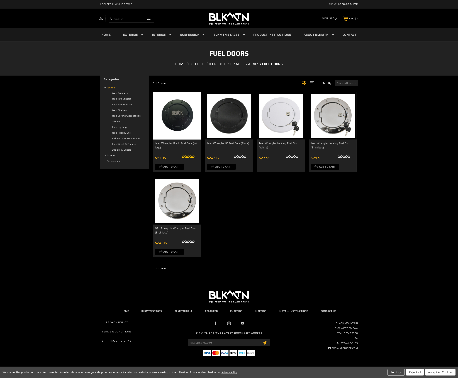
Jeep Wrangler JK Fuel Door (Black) (228, 143)
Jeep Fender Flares (122, 104)
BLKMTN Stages (226, 34)
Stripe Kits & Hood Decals (126, 138)
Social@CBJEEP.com (345, 348)
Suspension (189, 34)
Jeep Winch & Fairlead (124, 144)
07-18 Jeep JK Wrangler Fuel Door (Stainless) (175, 231)
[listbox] (346, 83)
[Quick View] (193, 99)
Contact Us (328, 311)
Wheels (116, 121)
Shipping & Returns (116, 341)
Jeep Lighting (119, 127)
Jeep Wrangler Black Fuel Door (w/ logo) (176, 145)
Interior (159, 34)
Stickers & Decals (121, 150)
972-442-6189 (349, 343)
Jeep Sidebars (120, 110)
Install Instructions (293, 311)
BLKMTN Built (183, 311)
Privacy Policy (117, 322)
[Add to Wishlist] (193, 108)
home (125, 311)
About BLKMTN (316, 34)
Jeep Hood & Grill (121, 133)
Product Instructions (272, 34)
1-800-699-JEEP (348, 4)
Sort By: (327, 83)
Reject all (415, 372)
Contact (349, 34)
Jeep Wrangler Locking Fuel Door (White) (279, 145)
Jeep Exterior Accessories (126, 116)
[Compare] (193, 117)
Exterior (130, 34)
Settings (396, 372)
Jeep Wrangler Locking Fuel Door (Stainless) (330, 145)
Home (106, 34)
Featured (211, 311)
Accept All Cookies (440, 372)
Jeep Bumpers (120, 93)
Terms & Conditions (117, 332)
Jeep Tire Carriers (121, 99)
